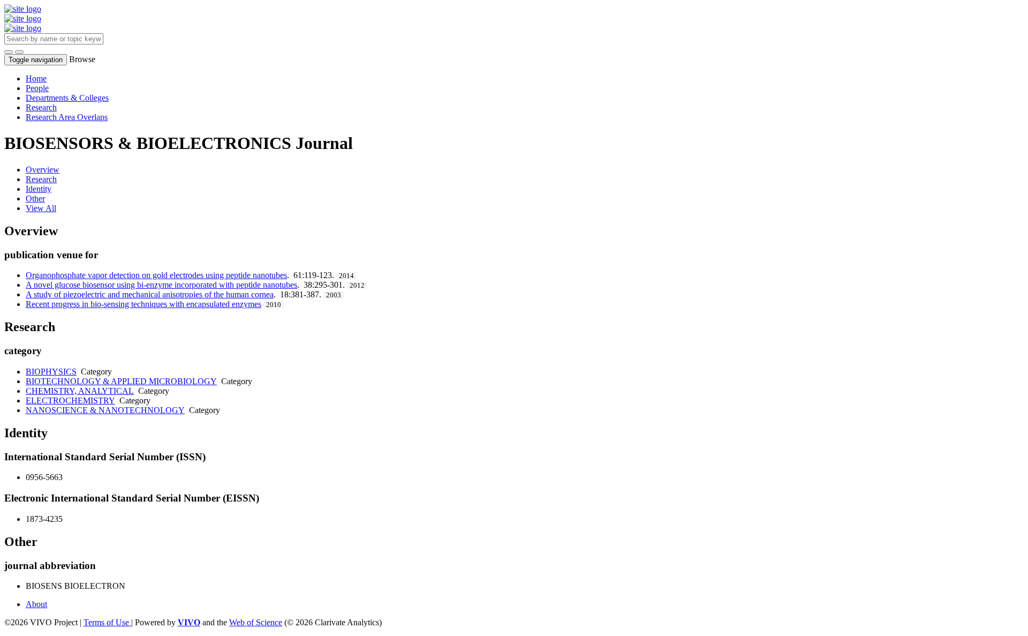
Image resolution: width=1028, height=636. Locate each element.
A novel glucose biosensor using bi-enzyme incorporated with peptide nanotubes (161, 284)
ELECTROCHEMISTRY (70, 400)
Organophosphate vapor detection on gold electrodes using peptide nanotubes (156, 275)
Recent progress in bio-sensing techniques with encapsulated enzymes (143, 304)
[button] (8, 52)
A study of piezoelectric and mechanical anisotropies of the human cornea (150, 294)
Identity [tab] (38, 188)
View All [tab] (41, 208)
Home (36, 78)
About (36, 604)
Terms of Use (107, 622)
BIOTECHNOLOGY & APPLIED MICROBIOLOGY (121, 381)
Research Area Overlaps (67, 117)
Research (41, 107)
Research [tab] (41, 179)
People (37, 88)
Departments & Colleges (67, 97)
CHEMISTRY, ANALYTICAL (80, 390)
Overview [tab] (42, 169)
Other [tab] (35, 198)
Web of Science (255, 622)
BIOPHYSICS (51, 371)
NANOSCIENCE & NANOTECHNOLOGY (105, 410)
